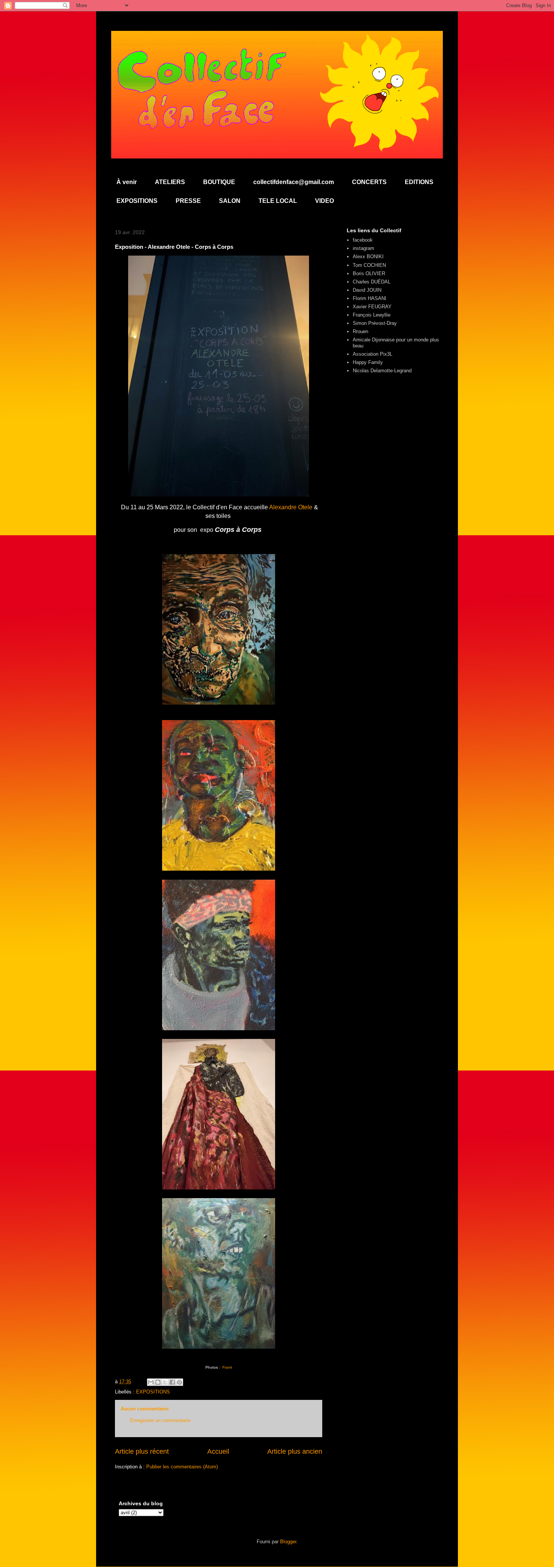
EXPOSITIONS (137, 201)
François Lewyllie (371, 315)
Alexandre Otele (290, 507)
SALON (229, 201)
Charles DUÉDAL (371, 282)
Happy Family (368, 362)
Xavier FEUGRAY (372, 306)
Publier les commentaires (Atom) (182, 1467)
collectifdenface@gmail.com (293, 182)
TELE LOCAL (278, 201)
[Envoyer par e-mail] (151, 1382)
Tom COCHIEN (369, 265)
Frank (227, 1367)
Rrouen (360, 331)
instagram (363, 248)
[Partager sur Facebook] (172, 1382)
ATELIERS (170, 182)
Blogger (288, 1541)
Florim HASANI (369, 298)
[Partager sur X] (165, 1382)
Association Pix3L (372, 354)
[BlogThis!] (158, 1382)
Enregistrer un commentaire (160, 1420)
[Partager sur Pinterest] (179, 1382)
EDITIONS (419, 182)
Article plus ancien (294, 1451)
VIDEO (324, 201)
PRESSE (188, 201)
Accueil (218, 1451)
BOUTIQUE (219, 182)
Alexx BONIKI (368, 256)
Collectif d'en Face (277, 51)
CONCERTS (369, 182)
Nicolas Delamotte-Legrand (382, 370)
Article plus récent (142, 1451)
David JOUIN (367, 290)
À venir (126, 182)
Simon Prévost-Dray (375, 323)
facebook (363, 240)
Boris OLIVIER (369, 273)
